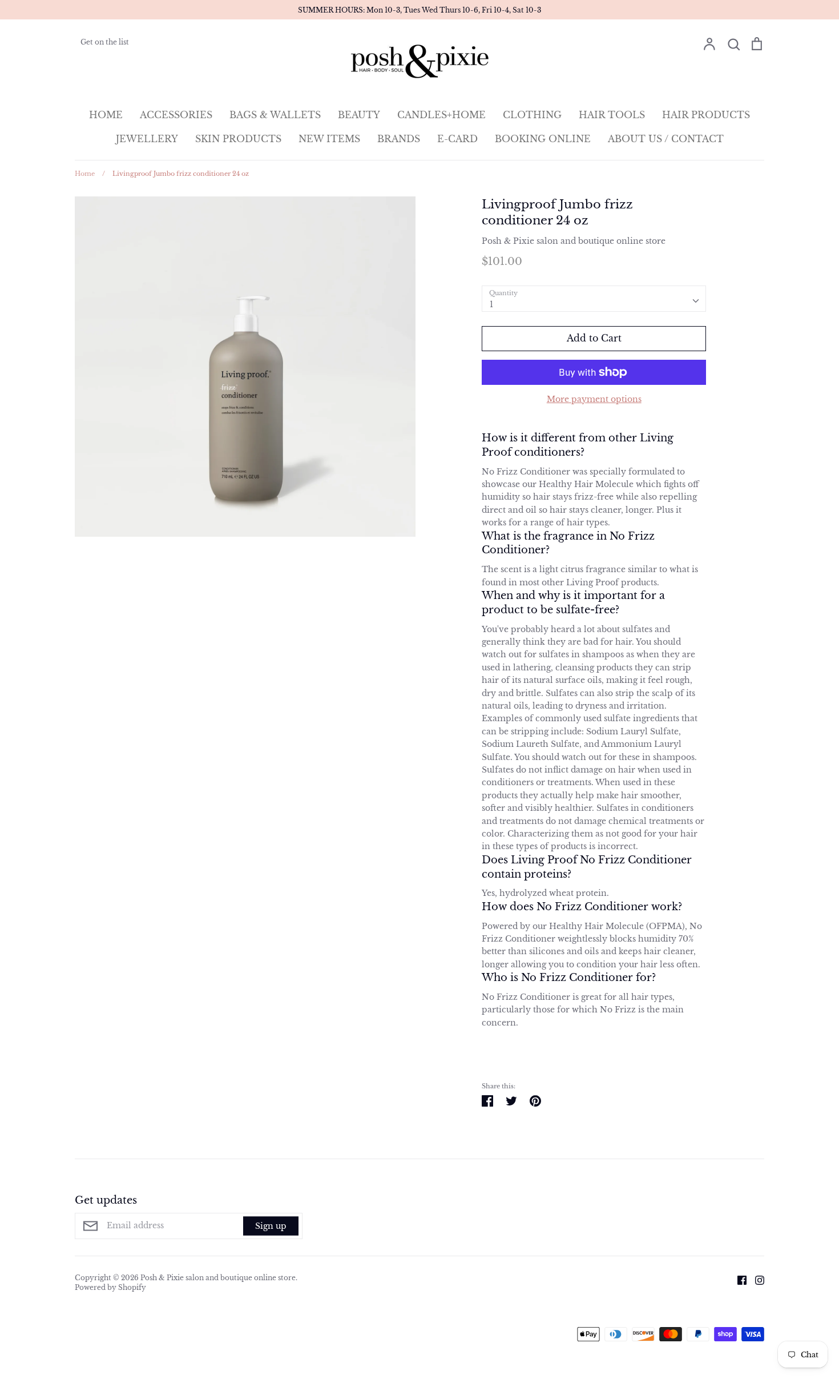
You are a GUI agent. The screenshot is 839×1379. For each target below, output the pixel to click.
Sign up (271, 1226)
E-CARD (457, 138)
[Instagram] (755, 1280)
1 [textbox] (491, 304)
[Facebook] (738, 1280)
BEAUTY (359, 114)
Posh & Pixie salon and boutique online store (573, 241)
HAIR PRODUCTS (706, 114)
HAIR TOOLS (612, 114)
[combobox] (594, 299)
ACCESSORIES (176, 114)
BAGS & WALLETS (275, 114)
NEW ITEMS (329, 138)
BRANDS (398, 138)
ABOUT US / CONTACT (666, 138)
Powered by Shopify (110, 1287)
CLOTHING (532, 114)
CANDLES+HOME (441, 114)
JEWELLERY (147, 138)
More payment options (594, 399)
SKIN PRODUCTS (238, 138)
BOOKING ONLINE (543, 138)
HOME (106, 114)
